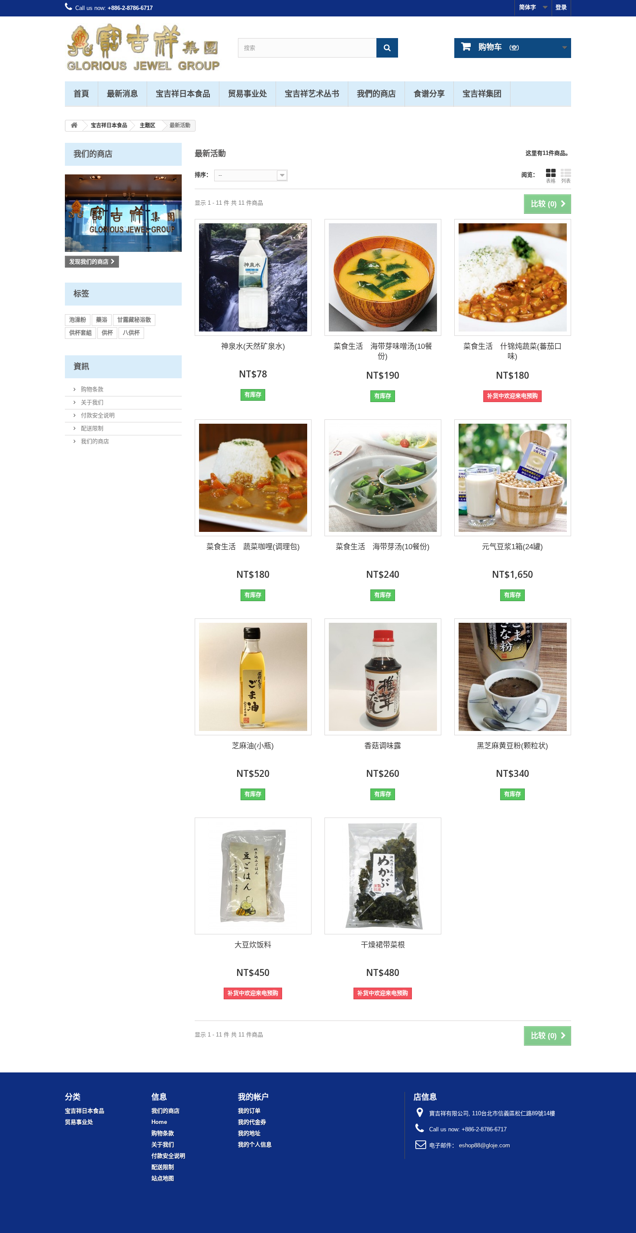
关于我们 (91, 402)
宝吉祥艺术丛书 (312, 93)
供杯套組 (80, 332)
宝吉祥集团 (482, 93)
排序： (203, 174)
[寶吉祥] (145, 47)
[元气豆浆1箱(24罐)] (513, 478)
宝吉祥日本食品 (183, 93)
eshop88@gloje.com (484, 1145)
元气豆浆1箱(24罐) (512, 547)
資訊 (81, 366)
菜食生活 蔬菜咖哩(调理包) (253, 547)
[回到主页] (74, 125)
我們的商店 (376, 93)
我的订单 (249, 1110)
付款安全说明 (97, 415)
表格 (551, 181)
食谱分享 (429, 93)
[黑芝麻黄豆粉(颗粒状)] (513, 677)
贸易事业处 (247, 93)
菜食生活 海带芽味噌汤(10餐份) (383, 351)
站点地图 (162, 1178)
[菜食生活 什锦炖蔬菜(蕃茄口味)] (513, 277)
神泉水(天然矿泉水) (253, 346)
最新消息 (122, 93)
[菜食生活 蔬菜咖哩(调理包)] (253, 478)
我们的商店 (93, 153)
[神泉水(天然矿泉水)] (253, 277)
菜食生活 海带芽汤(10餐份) (383, 547)
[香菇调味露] (383, 677)
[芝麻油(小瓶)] (253, 677)
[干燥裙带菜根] (383, 876)
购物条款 (91, 389)
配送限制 (91, 428)
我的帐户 (253, 1096)
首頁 (81, 93)
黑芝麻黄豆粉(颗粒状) (512, 746)
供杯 (107, 332)
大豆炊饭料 (252, 945)
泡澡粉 (77, 319)
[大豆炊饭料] (253, 876)
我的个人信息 (255, 1144)
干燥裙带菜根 (383, 945)
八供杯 (131, 332)
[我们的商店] (123, 213)
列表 (566, 181)
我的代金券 (252, 1122)
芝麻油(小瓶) (253, 746)
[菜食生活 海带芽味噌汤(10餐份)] (383, 277)
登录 (561, 7)
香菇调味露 (382, 746)
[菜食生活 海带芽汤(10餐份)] (383, 478)
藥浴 (101, 319)
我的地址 (249, 1133)
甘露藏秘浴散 (134, 319)
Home (159, 1122)
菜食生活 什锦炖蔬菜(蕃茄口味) (512, 351)
